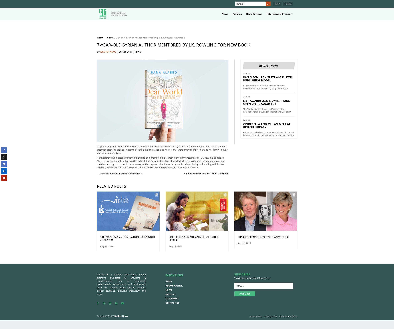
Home (169, 281)
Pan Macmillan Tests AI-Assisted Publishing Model (267, 78)
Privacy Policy (270, 316)
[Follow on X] (104, 303)
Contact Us (172, 302)
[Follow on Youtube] (122, 303)
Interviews (172, 298)
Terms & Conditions (288, 316)
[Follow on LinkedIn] (116, 303)
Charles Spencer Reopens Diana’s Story (263, 237)
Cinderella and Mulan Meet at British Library (266, 125)
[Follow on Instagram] (110, 303)
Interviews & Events (278, 14)
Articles (237, 14)
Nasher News (108, 51)
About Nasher (174, 285)
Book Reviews (254, 14)
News (225, 14)
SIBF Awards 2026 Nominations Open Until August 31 (266, 102)
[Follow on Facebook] (97, 303)
